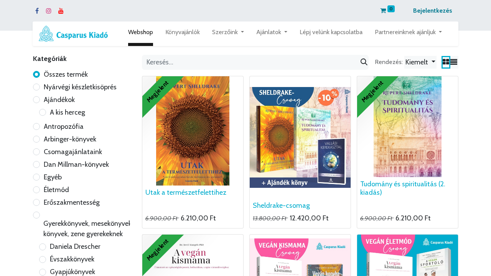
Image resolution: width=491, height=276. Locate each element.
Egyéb (53, 177)
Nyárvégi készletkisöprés (80, 87)
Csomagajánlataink (73, 152)
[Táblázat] (446, 62)
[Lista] (453, 62)
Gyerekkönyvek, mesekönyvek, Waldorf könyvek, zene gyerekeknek (101, 228)
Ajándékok (59, 99)
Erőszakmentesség (72, 202)
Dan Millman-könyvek (76, 164)
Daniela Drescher (75, 246)
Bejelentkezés (432, 10)
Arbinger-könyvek (70, 139)
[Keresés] (364, 62)
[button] (420, 62)
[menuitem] (140, 33)
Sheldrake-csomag (281, 205)
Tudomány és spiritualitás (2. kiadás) (402, 188)
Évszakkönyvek (72, 259)
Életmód (56, 190)
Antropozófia (64, 126)
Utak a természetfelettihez (185, 192)
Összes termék (66, 74)
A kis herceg (67, 112)
